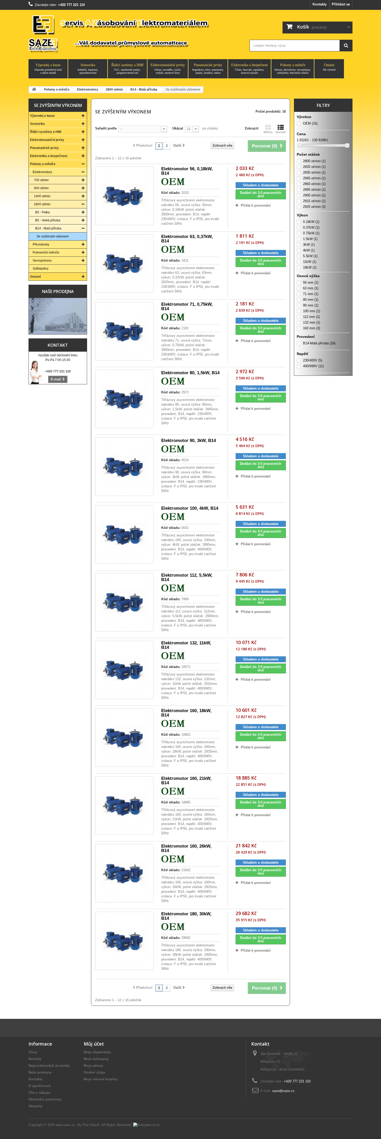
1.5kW (310, 239)
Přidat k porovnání (256, 205)
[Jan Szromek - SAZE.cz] (134, 33)
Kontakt (58, 345)
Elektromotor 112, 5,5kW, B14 (187, 577)
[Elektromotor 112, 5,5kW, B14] (124, 602)
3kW (309, 245)
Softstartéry (40, 268)
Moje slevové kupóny (101, 1079)
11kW (309, 262)
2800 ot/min (42, 204)
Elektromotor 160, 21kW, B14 (186, 780)
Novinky (35, 1059)
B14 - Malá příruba (48, 228)
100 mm (311, 311)
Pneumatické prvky (208, 68)
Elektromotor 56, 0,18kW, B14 (187, 171)
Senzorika (87, 68)
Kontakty (320, 4)
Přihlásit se (341, 4)
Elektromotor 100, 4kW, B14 (189, 508)
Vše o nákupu (40, 1093)
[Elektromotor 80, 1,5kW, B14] (124, 399)
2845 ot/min (314, 178)
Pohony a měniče (292, 68)
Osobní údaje (94, 1072)
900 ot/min (41, 188)
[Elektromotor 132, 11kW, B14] (124, 670)
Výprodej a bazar (48, 68)
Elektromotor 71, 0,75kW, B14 (187, 306)
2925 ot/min (314, 207)
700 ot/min (41, 180)
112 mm (311, 317)
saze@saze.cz (283, 1091)
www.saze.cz (65, 1125)
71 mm (310, 294)
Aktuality (36, 1106)
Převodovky (41, 244)
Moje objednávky (97, 1052)
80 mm (310, 300)
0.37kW (311, 227)
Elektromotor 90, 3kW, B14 (188, 440)
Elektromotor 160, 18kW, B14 (186, 712)
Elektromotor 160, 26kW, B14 (186, 848)
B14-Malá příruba (319, 343)
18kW (309, 267)
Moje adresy (93, 1066)
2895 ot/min (314, 190)
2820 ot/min (314, 167)
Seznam (281, 132)
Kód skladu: (170, 193)
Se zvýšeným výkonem (53, 236)
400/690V (313, 366)
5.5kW (310, 256)
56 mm (310, 282)
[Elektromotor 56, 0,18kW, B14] (124, 195)
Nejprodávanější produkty (49, 1066)
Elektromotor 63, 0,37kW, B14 (187, 238)
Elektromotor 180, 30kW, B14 (186, 916)
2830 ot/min (314, 172)
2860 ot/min (314, 184)
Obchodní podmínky (45, 1099)
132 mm (311, 322)
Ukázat (177, 128)
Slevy (33, 1052)
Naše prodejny (40, 1072)
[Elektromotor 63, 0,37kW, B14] (124, 263)
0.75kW (311, 233)
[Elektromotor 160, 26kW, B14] (124, 873)
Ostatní (329, 67)
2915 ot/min (314, 201)
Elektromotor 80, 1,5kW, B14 (190, 373)
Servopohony (42, 260)
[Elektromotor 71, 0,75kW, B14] (124, 331)
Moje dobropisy (96, 1059)
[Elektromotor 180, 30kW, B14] (124, 940)
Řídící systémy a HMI (127, 68)
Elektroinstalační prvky (168, 68)
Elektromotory (42, 172)
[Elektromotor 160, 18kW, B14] (124, 737)
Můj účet (94, 1044)
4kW (309, 250)
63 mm (310, 288)
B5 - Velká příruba (47, 220)
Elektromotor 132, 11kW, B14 (186, 645)
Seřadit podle (106, 128)
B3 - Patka (42, 212)
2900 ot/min (314, 195)
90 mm (310, 305)
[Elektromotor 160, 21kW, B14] (124, 805)
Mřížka (268, 132)
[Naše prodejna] (58, 316)
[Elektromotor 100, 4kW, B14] (124, 534)
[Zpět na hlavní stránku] (34, 89)
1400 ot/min (42, 196)
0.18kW (311, 222)
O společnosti (40, 1086)
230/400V (312, 360)
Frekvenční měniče (46, 252)
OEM (310, 123)
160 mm (311, 328)
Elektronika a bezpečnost (249, 68)
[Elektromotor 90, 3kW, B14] (124, 466)
